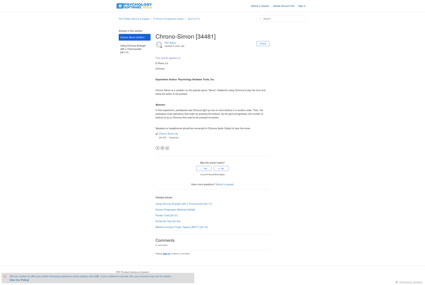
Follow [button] (263, 43)
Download (173, 137)
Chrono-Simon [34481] (132, 37)
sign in (166, 253)
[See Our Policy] (19, 280)
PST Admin (170, 42)
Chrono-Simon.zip (168, 133)
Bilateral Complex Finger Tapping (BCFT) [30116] (182, 227)
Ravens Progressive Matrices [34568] (175, 209)
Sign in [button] (301, 5)
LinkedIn (167, 148)
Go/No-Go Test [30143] (168, 221)
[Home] (134, 5)
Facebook (158, 148)
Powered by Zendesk (411, 282)
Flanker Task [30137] (167, 215)
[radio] (203, 168)
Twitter (162, 148)
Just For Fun (194, 18)
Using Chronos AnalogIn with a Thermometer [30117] (133, 49)
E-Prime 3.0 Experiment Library (168, 18)
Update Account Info (283, 5)
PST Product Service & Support (134, 18)
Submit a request (260, 5)
